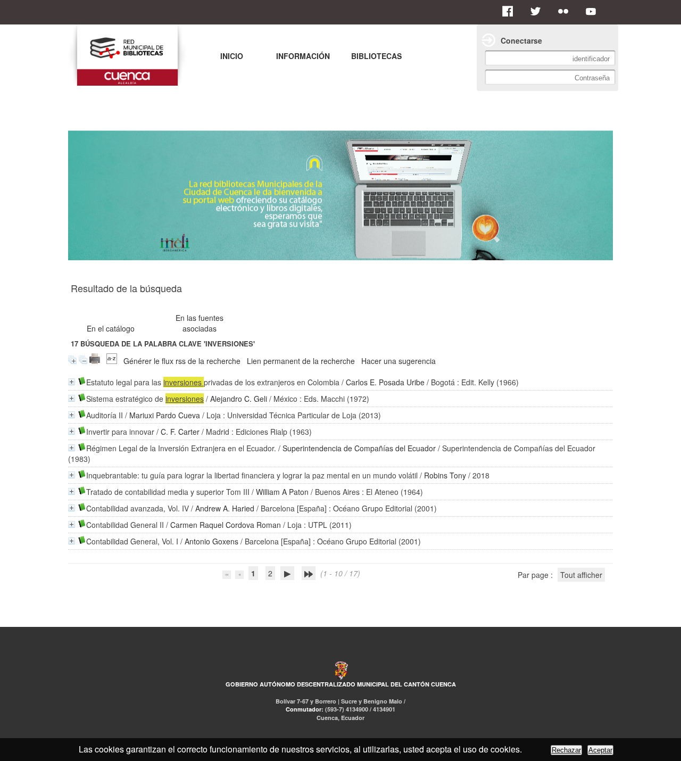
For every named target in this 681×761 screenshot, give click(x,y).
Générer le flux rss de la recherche (181, 360)
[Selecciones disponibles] (111, 360)
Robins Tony (445, 475)
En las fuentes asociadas (199, 323)
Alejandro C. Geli (238, 398)
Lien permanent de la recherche (301, 360)
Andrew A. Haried (224, 508)
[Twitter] (538, 11)
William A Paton (282, 491)
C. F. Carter (180, 431)
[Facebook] (510, 11)
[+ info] (71, 381)
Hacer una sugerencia (398, 360)
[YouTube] (593, 11)
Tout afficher (581, 574)
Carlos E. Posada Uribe (385, 382)
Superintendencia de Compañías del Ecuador (359, 448)
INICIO (231, 56)
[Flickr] (566, 11)
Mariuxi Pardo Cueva (164, 415)
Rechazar (566, 750)
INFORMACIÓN (303, 56)
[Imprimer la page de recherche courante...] (94, 360)
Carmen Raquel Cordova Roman (225, 524)
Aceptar (600, 750)
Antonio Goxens (211, 541)
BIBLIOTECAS (376, 56)
